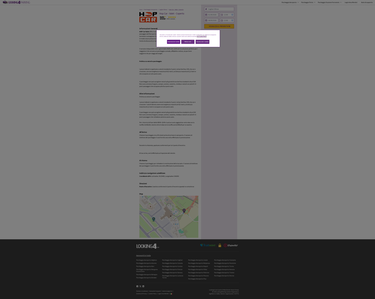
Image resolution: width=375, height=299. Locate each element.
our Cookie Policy (201, 36)
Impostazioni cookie (173, 41)
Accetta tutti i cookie (202, 41)
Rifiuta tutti (188, 41)
